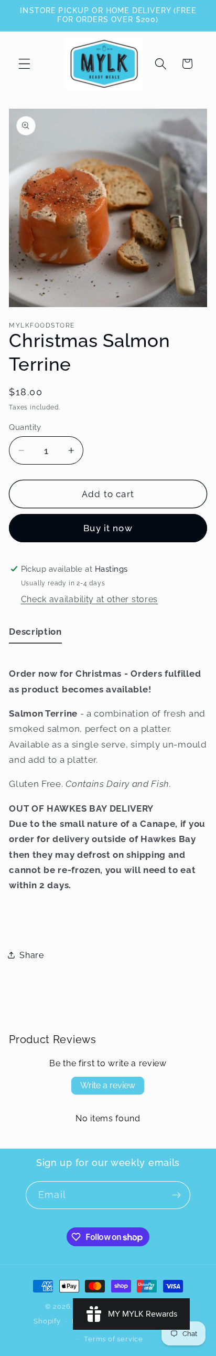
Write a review (107, 1085)
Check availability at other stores (89, 599)
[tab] (35, 634)
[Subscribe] (176, 1195)
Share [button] (31, 955)
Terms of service (113, 1339)
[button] (24, 63)
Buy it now (108, 528)
